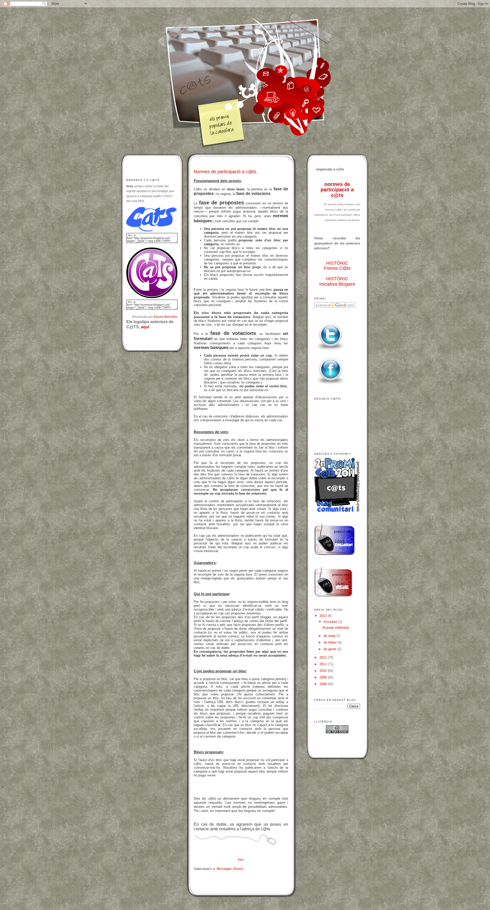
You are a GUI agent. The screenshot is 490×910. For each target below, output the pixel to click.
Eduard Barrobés (165, 316)
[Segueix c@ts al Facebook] (330, 385)
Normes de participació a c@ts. (226, 171)
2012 (324, 657)
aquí (145, 327)
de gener (330, 649)
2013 (324, 616)
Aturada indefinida (335, 627)
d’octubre (331, 622)
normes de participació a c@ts (337, 189)
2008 (324, 684)
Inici (241, 859)
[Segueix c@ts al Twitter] (330, 350)
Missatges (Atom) (230, 869)
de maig (330, 636)
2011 (324, 664)
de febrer (331, 642)
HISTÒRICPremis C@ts (337, 266)
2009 (324, 677)
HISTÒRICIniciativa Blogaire (337, 281)
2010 (324, 671)
